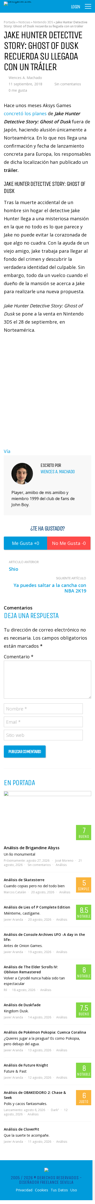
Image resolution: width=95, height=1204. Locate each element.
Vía (7, 451)
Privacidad (24, 1190)
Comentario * (18, 657)
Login (75, 6)
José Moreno (64, 860)
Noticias (24, 22)
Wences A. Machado (25, 77)
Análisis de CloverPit (21, 1129)
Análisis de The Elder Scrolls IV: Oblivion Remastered (31, 969)
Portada (9, 22)
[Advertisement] (47, 389)
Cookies (41, 1190)
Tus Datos (59, 1190)
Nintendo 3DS (43, 22)
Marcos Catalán (15, 892)
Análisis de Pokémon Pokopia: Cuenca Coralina (45, 1032)
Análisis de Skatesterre (24, 879)
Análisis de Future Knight (26, 1065)
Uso (73, 1190)
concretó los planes (25, 113)
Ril (5, 990)
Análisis (61, 865)
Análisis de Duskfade (22, 1004)
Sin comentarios (67, 84)
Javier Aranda (13, 919)
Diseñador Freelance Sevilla (46, 1182)
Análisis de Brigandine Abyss (32, 848)
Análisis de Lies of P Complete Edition (37, 907)
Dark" (55, 1110)
